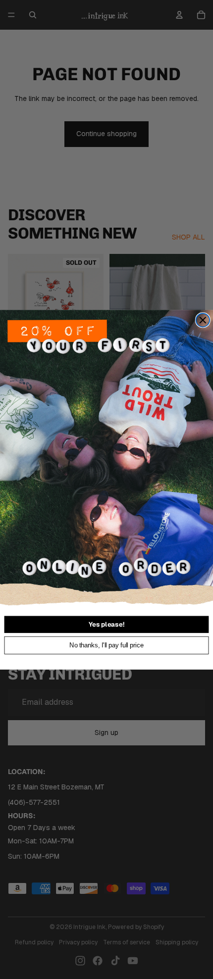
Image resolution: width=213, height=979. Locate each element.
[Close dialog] (203, 320)
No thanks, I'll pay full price (106, 645)
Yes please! (106, 624)
